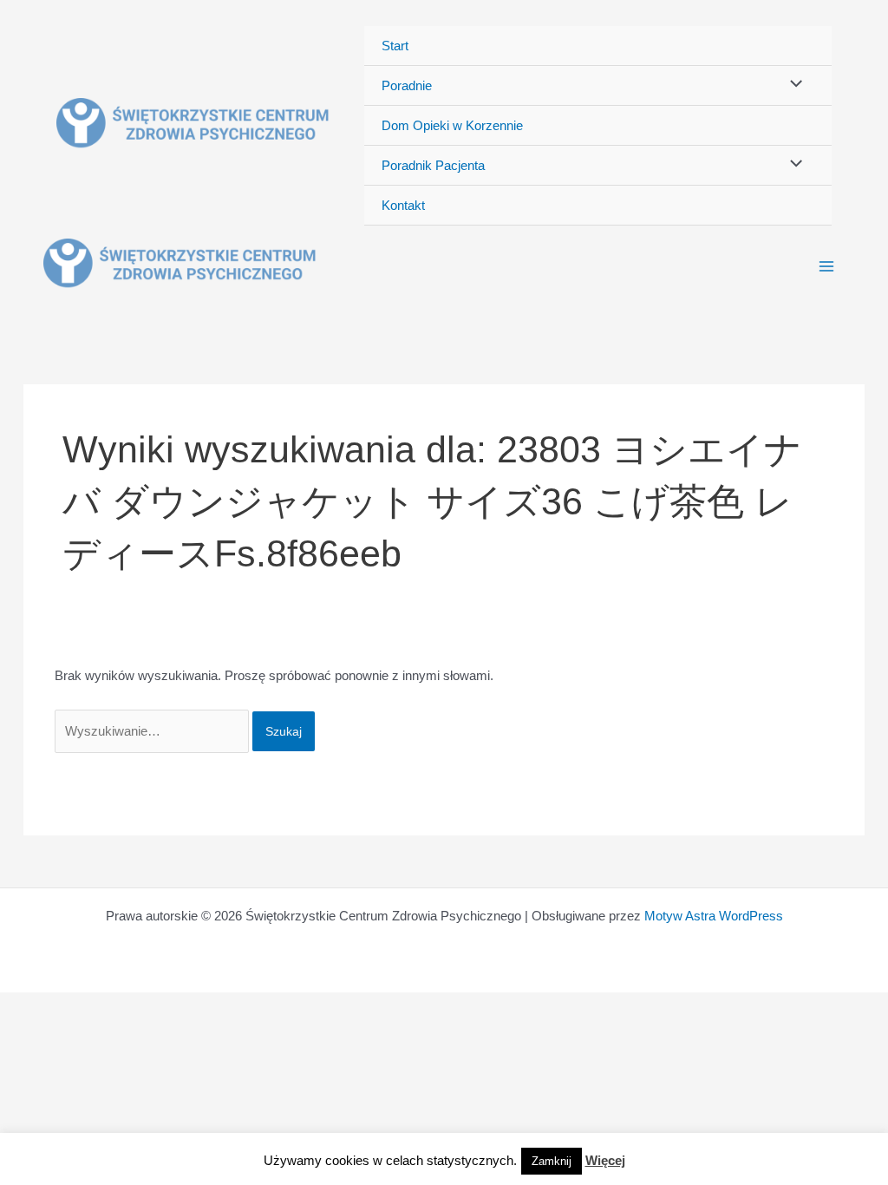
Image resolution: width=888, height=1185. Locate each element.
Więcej (605, 1160)
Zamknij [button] (551, 1161)
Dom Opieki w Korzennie (452, 125)
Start (395, 45)
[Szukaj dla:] (153, 730)
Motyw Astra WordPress (713, 915)
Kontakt (403, 205)
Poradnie (407, 85)
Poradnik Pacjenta (433, 165)
